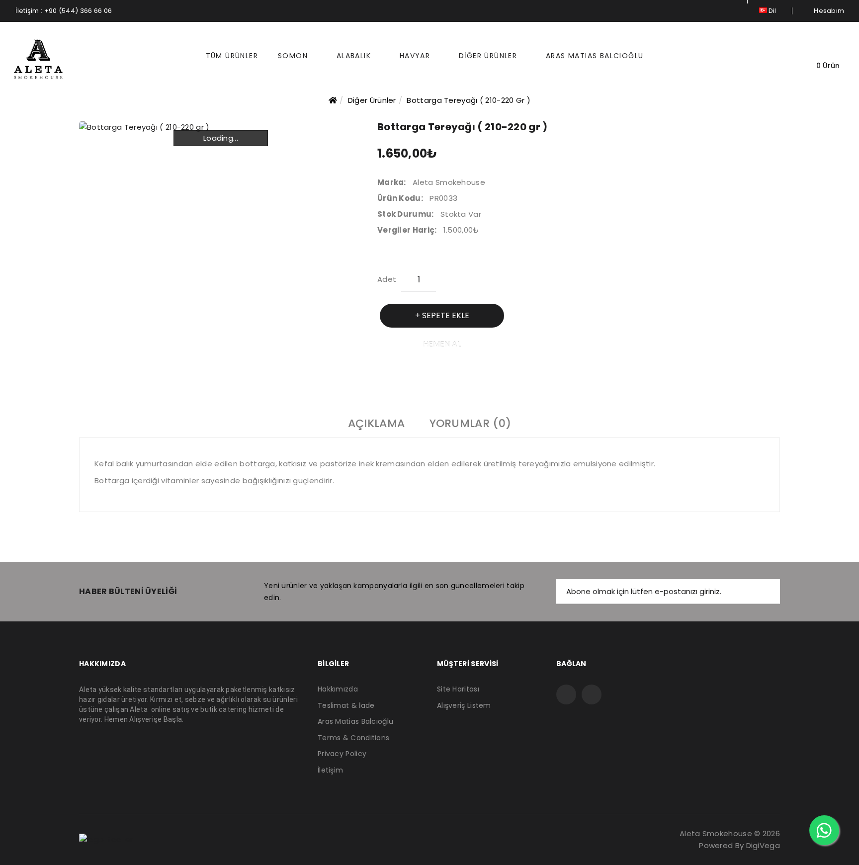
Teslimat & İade (346, 705)
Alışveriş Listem (464, 705)
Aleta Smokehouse (449, 182)
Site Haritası (458, 689)
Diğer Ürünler (372, 100)
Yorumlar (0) (471, 423)
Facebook (566, 694)
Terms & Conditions (353, 738)
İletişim (330, 770)
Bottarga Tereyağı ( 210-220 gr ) (468, 100)
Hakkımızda (338, 689)
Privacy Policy (342, 754)
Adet (386, 279)
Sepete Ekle (445, 315)
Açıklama (376, 423)
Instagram (591, 694)
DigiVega (763, 845)
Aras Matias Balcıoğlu (355, 721)
